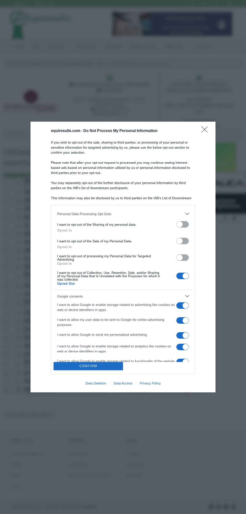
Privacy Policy (150, 383)
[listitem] (123, 213)
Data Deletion (96, 383)
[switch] (182, 224)
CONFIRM (88, 366)
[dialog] (123, 257)
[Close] (206, 131)
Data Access (123, 383)
